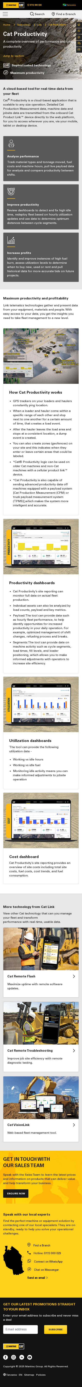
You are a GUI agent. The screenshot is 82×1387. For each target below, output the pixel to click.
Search (39, 14)
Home (6, 24)
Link (39, 24)
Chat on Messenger (46, 1269)
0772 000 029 (52, 1253)
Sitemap (29, 1374)
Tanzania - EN (14, 1374)
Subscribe (56, 1329)
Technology (23, 24)
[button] (69, 5)
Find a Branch (65, 14)
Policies (41, 1374)
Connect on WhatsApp (48, 1261)
